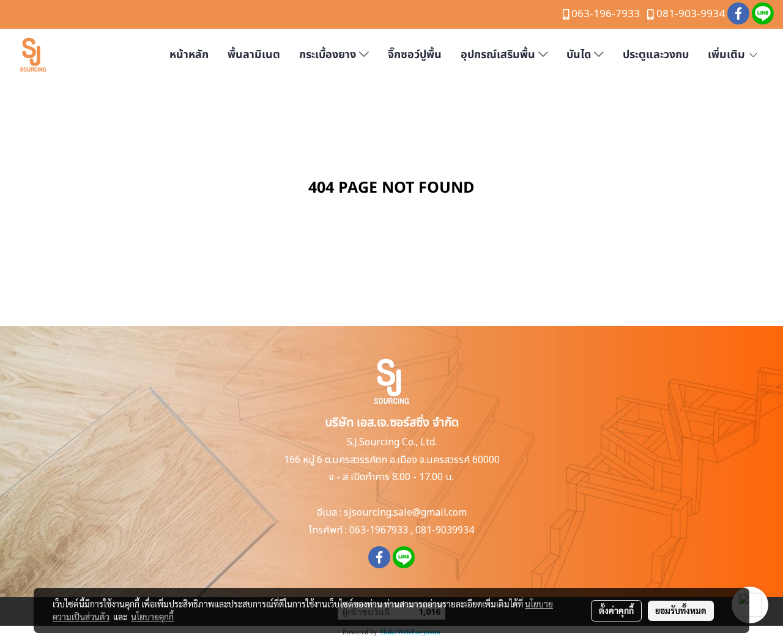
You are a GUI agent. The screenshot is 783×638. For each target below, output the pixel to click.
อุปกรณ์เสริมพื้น (499, 54)
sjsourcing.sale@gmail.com (405, 512)
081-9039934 (444, 530)
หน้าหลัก (189, 54)
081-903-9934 (690, 14)
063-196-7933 (605, 14)
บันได (580, 54)
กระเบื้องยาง (329, 54)
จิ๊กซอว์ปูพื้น (415, 54)
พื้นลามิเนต (254, 54)
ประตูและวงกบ (656, 54)
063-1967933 (378, 530)
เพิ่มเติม (728, 54)
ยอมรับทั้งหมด (681, 610)
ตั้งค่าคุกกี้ (616, 610)
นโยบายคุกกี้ (152, 616)
